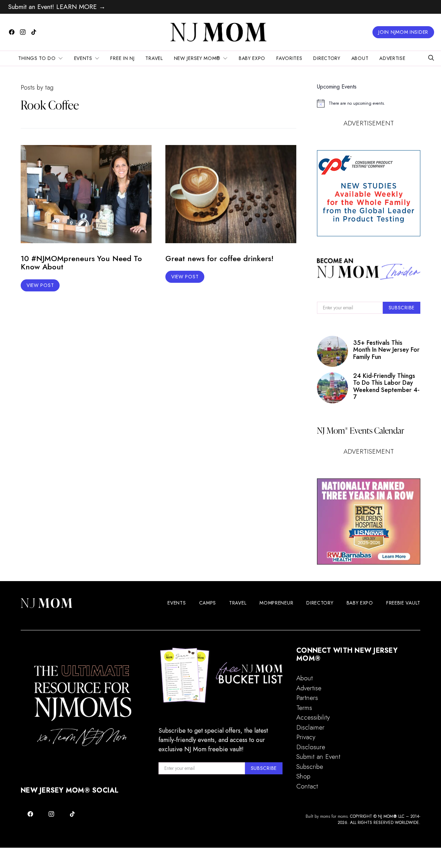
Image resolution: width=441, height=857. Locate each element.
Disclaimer (310, 727)
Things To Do (36, 58)
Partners (307, 697)
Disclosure (310, 747)
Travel (154, 58)
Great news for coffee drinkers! (219, 258)
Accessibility (313, 717)
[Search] (431, 58)
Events (83, 58)
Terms (304, 707)
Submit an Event (318, 756)
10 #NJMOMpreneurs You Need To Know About (81, 262)
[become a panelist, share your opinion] (368, 193)
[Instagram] (23, 32)
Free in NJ (122, 58)
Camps (207, 602)
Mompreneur (276, 602)
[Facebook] (12, 32)
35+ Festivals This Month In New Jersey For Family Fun (386, 349)
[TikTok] (34, 32)
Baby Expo (252, 58)
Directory (326, 58)
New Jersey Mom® (197, 58)
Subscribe (309, 766)
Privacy (305, 737)
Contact (307, 786)
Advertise (392, 58)
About (360, 58)
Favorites (289, 58)
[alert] (368, 103)
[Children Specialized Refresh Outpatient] (368, 521)
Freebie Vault (403, 602)
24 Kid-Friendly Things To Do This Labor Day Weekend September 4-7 (386, 386)
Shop (303, 776)
